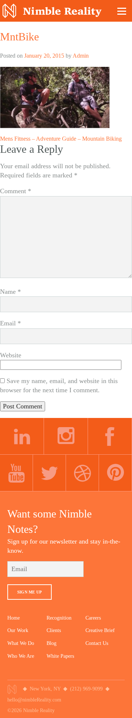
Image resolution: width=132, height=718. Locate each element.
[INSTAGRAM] (66, 436)
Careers (93, 618)
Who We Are (20, 656)
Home (13, 618)
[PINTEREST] (115, 473)
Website (10, 355)
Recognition (59, 618)
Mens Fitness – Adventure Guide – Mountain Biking (61, 139)
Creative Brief (100, 630)
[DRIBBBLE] (82, 473)
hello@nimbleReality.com (34, 700)
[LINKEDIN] (22, 436)
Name (10, 291)
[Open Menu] (122, 11)
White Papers (60, 656)
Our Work (17, 630)
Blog (51, 643)
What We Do (20, 643)
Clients (54, 630)
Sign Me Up (29, 592)
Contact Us (96, 643)
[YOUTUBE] (16, 473)
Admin (81, 56)
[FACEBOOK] (110, 436)
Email (10, 323)
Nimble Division (52, 11)
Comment (15, 191)
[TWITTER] (49, 473)
